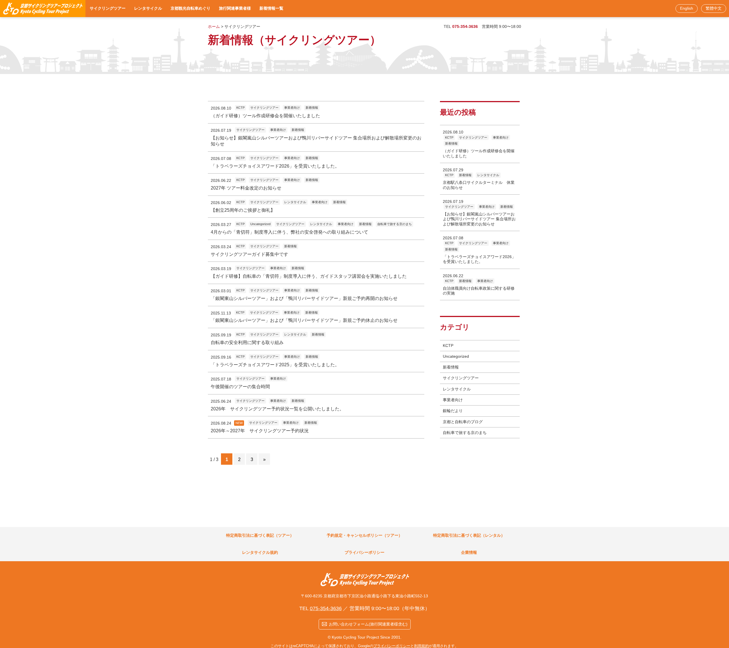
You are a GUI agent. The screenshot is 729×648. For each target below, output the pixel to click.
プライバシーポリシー (391, 646)
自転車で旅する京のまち (465, 432)
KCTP (448, 345)
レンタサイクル (457, 389)
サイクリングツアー (461, 378)
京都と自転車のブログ (463, 421)
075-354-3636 (465, 26)
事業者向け (453, 400)
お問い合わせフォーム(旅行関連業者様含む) (368, 624)
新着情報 (451, 367)
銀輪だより (453, 410)
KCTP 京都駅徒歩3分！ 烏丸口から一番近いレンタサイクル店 (42, 8)
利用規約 (421, 646)
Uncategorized (456, 356)
